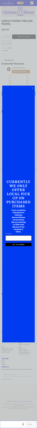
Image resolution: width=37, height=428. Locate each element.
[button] (32, 88)
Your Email (8, 233)
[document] (18, 214)
